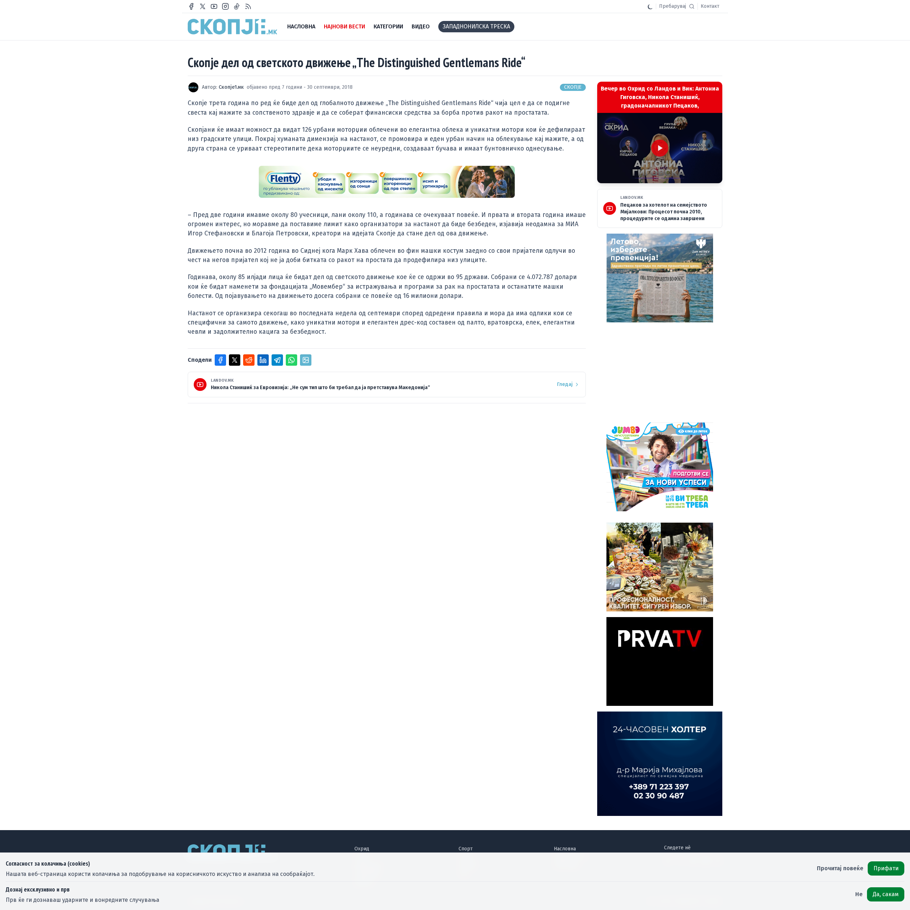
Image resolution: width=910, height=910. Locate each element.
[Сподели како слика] (305, 360)
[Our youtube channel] (214, 6)
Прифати (886, 868)
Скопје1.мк (231, 87)
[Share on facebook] (220, 360)
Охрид (361, 849)
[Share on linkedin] (263, 360)
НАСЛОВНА (301, 26)
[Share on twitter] (234, 360)
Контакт (710, 6)
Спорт (466, 849)
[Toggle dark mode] (650, 6)
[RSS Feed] (248, 6)
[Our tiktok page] (236, 6)
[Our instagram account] (225, 6)
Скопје (573, 87)
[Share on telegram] (277, 360)
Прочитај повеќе (840, 868)
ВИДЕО (421, 26)
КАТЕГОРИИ (388, 26)
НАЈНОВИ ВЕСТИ (344, 26)
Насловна (565, 849)
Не (859, 894)
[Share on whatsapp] (291, 360)
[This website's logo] (232, 26)
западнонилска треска (476, 26)
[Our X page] (202, 6)
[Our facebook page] (191, 6)
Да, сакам (886, 894)
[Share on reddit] (249, 360)
